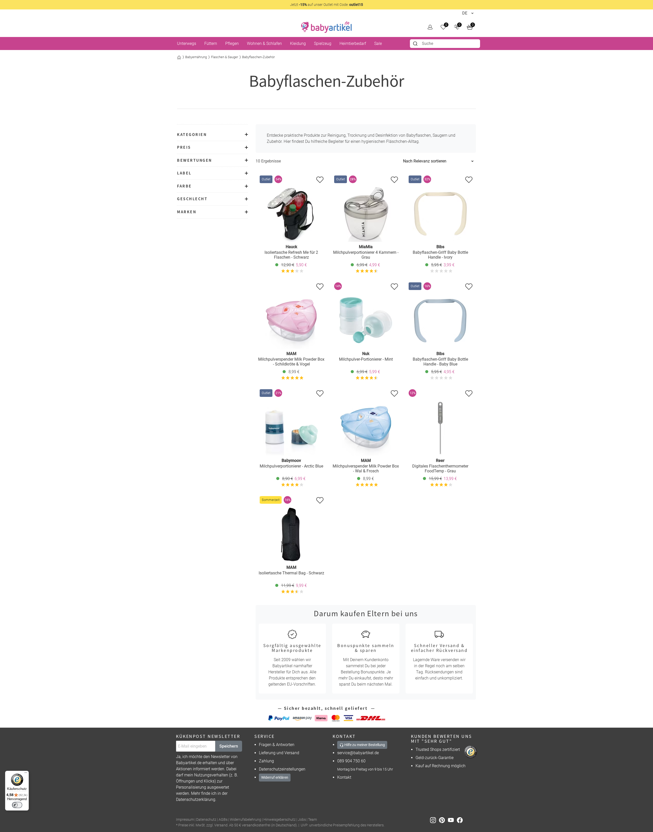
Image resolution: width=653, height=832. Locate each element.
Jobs (302, 819)
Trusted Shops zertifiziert (438, 749)
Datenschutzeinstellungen (282, 769)
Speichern (228, 746)
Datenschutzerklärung (195, 799)
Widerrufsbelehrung (245, 819)
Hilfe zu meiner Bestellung (364, 745)
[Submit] (416, 43)
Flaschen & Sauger (224, 57)
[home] (326, 27)
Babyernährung (196, 57)
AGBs (223, 819)
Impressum (185, 819)
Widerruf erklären (274, 777)
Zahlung (266, 761)
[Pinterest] (443, 819)
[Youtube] (452, 819)
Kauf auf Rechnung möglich (441, 765)
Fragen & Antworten (276, 744)
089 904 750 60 (351, 761)
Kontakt (344, 777)
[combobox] (445, 43)
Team (312, 819)
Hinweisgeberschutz (279, 819)
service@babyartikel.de (358, 752)
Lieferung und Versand (279, 752)
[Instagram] (434, 819)
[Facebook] (461, 819)
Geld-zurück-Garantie (435, 757)
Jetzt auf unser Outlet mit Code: (326, 5)
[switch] (17, 805)
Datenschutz (206, 819)
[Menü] (26, 774)
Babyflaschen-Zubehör (258, 57)
